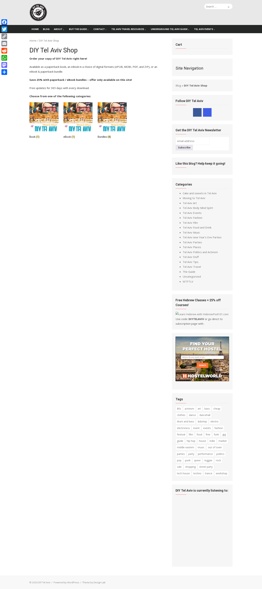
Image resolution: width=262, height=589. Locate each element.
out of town (215, 447)
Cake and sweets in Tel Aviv (200, 193)
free (208, 434)
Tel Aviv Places (192, 247)
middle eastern (185, 447)
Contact (99, 29)
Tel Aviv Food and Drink (197, 227)
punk (188, 460)
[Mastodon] (4, 64)
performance (205, 454)
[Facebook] (4, 22)
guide (180, 441)
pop (179, 460)
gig (224, 434)
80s (179, 408)
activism (189, 408)
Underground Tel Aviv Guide (169, 29)
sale (179, 466)
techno (197, 473)
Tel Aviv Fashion (192, 217)
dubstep (202, 421)
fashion (218, 428)
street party (206, 466)
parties (181, 454)
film (191, 434)
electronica (183, 428)
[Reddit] (4, 50)
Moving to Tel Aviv (194, 198)
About (58, 29)
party (191, 454)
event (196, 428)
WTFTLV (188, 281)
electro (214, 421)
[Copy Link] (4, 36)
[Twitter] (4, 29)
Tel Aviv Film (190, 222)
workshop (221, 473)
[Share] (4, 72)
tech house (183, 473)
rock (218, 460)
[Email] (4, 43)
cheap (216, 408)
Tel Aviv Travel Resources (127, 29)
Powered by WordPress (66, 582)
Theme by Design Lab (94, 582)
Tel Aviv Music (191, 232)
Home (35, 29)
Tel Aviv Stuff (191, 257)
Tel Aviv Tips (190, 262)
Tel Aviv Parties (192, 242)
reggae (208, 460)
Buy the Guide (78, 29)
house (202, 441)
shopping (190, 466)
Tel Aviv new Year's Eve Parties (202, 237)
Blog (46, 29)
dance (192, 415)
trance (208, 473)
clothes (181, 415)
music (201, 447)
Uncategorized (192, 276)
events (207, 428)
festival (181, 434)
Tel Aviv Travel (192, 266)
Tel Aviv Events (203, 29)
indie (212, 441)
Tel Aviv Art (190, 203)
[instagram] (207, 112)
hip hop (191, 441)
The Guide (189, 271)
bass (207, 408)
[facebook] (197, 112)
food (199, 434)
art (199, 408)
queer (197, 460)
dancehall (204, 415)
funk (216, 434)
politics (220, 454)
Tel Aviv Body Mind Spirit (198, 208)
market (223, 441)
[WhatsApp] (4, 57)
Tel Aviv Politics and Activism (200, 252)
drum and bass (185, 421)
